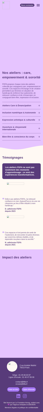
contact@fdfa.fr (21, 382)
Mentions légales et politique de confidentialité (21, 407)
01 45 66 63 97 (25, 375)
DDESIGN (31, 404)
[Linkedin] (18, 396)
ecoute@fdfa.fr (21, 384)
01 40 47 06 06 (28, 377)
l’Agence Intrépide (19, 404)
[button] (38, 5)
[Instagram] (25, 396)
